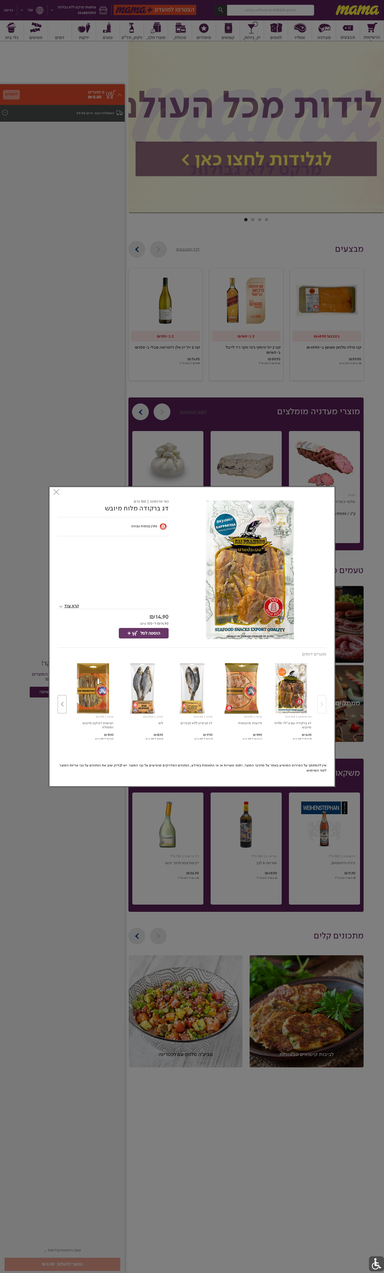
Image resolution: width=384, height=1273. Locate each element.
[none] (291, 698)
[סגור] (56, 492)
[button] (249, 570)
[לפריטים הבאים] (62, 704)
